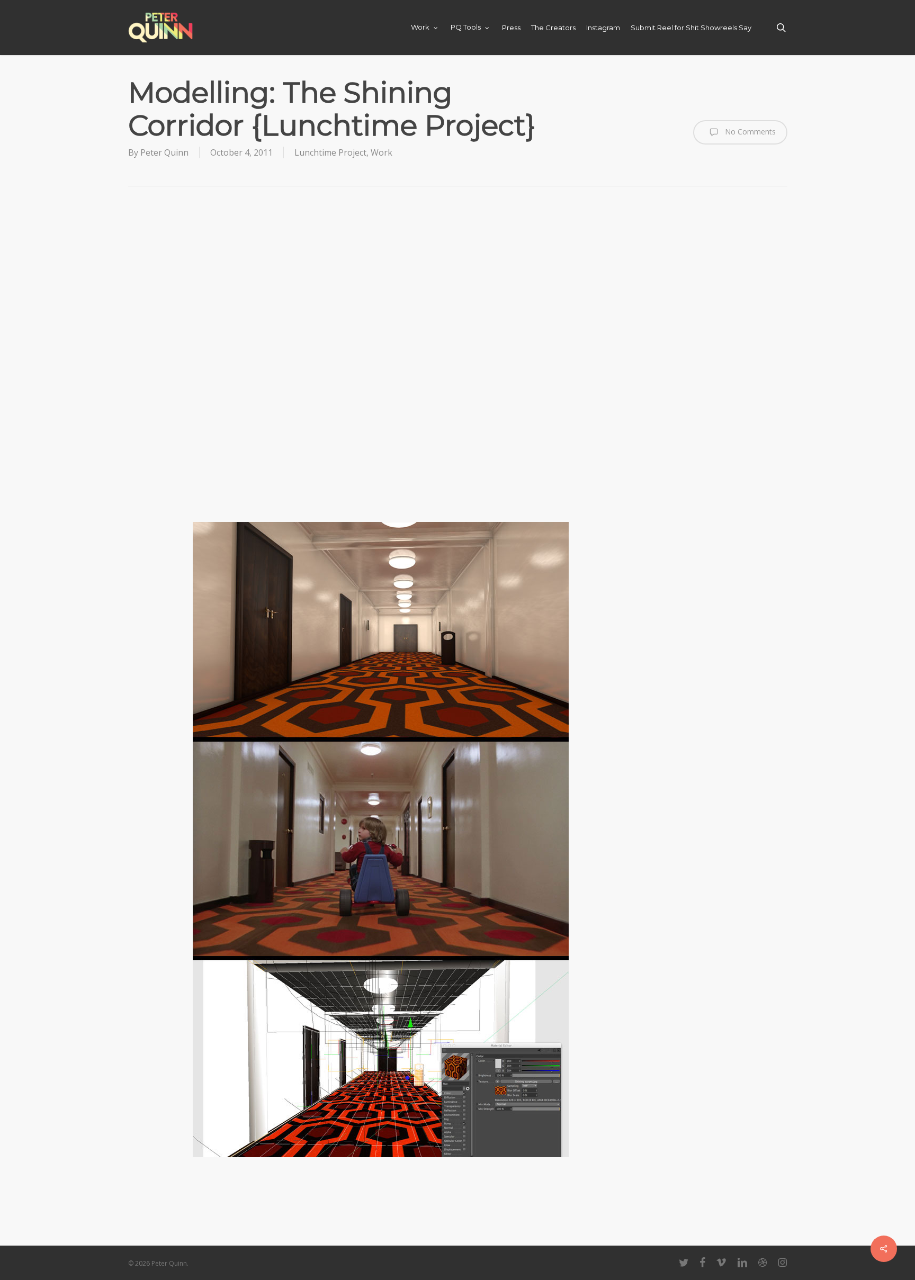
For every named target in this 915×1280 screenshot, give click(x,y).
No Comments (749, 132)
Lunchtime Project (330, 152)
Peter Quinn (164, 152)
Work (381, 152)
